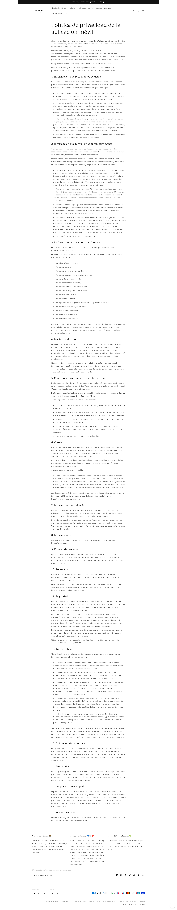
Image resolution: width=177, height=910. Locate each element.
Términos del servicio (109, 901)
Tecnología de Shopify (63, 901)
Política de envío (123, 901)
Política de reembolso (79, 901)
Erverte (53, 901)
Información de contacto (137, 901)
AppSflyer (90, 396)
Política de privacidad (94, 901)
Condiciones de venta (129, 904)
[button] (59, 8)
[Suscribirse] (66, 875)
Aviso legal (141, 904)
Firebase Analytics (67, 396)
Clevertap (80, 396)
